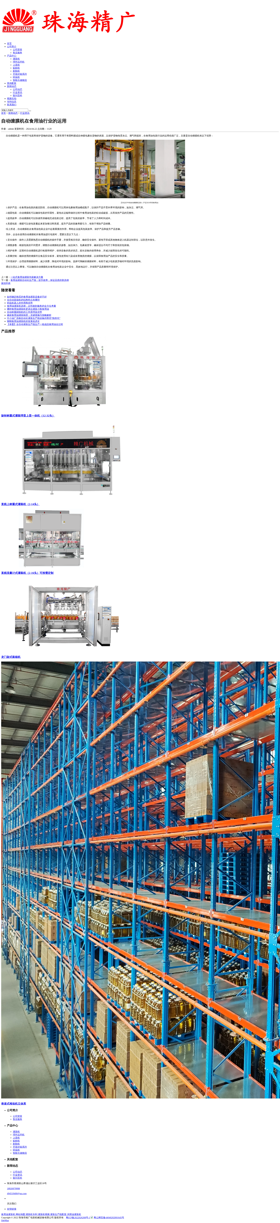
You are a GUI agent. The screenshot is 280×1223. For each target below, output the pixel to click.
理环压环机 (18, 62)
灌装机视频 (44, 1214)
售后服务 (17, 52)
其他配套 (11, 83)
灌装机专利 (32, 1214)
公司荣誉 (17, 49)
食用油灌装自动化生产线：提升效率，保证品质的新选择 (39, 280)
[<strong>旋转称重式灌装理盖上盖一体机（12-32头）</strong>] (67, 410)
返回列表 (5, 283)
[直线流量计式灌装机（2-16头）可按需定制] (53, 567)
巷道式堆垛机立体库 (13, 1103)
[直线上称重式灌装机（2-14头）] (71, 498)
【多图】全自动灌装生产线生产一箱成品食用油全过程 (35, 324)
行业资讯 (17, 92)
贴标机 (16, 68)
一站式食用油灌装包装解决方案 (26, 277)
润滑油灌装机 (74, 1214)
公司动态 (17, 89)
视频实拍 (11, 98)
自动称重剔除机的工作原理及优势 (24, 312)
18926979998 (13, 1188)
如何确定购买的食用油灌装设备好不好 (27, 297)
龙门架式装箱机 (11, 656)
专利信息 (11, 101)
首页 (9, 43)
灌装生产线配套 (58, 1214)
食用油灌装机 (8, 1214)
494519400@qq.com (17, 1193)
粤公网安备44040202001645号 (109, 1217)
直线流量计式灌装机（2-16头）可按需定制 (27, 572)
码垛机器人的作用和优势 (20, 303)
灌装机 (16, 59)
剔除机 (16, 71)
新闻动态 (11, 86)
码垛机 (16, 77)
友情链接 (11, 1209)
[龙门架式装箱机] (67, 651)
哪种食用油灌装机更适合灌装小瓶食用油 (28, 309)
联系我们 (11, 104)
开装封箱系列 (20, 74)
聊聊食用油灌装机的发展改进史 (23, 321)
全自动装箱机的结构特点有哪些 (23, 300)
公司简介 (11, 46)
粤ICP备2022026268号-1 (78, 1217)
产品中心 (11, 55)
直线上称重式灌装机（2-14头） (20, 504)
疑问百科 (17, 95)
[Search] (30, 110)
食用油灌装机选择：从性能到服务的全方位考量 (31, 306)
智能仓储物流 (20, 80)
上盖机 (16, 65)
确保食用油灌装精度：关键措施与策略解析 (29, 315)
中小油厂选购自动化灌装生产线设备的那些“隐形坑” (33, 318)
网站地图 (21, 1214)
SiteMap (5, 1220)
